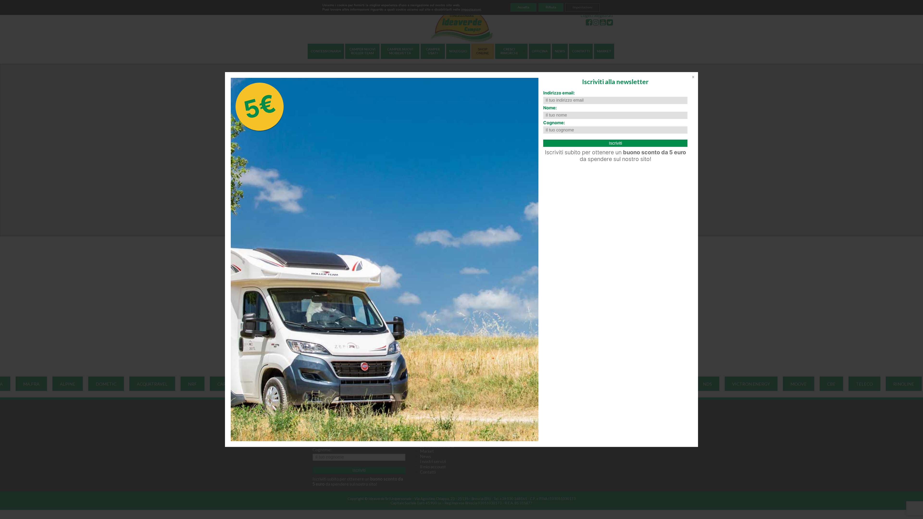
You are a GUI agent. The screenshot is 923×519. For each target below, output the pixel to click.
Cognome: (554, 122)
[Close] (692, 77)
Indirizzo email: (559, 92)
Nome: (550, 107)
